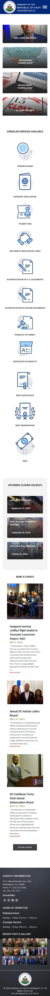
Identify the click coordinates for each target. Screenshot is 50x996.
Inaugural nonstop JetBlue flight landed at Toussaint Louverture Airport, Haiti (23, 632)
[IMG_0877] (16, 951)
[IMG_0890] (42, 942)
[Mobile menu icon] (44, 7)
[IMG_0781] (16, 960)
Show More (25, 847)
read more (15, 672)
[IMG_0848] (33, 951)
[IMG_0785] (7, 960)
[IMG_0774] (25, 960)
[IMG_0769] (33, 960)
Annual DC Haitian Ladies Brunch (25, 713)
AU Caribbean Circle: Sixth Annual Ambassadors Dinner (22, 798)
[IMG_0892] (33, 942)
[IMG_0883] (7, 951)
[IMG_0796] (42, 951)
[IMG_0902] (7, 942)
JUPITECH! (34, 993)
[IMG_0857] (25, 951)
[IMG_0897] (16, 942)
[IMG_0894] (25, 942)
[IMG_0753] (42, 960)
